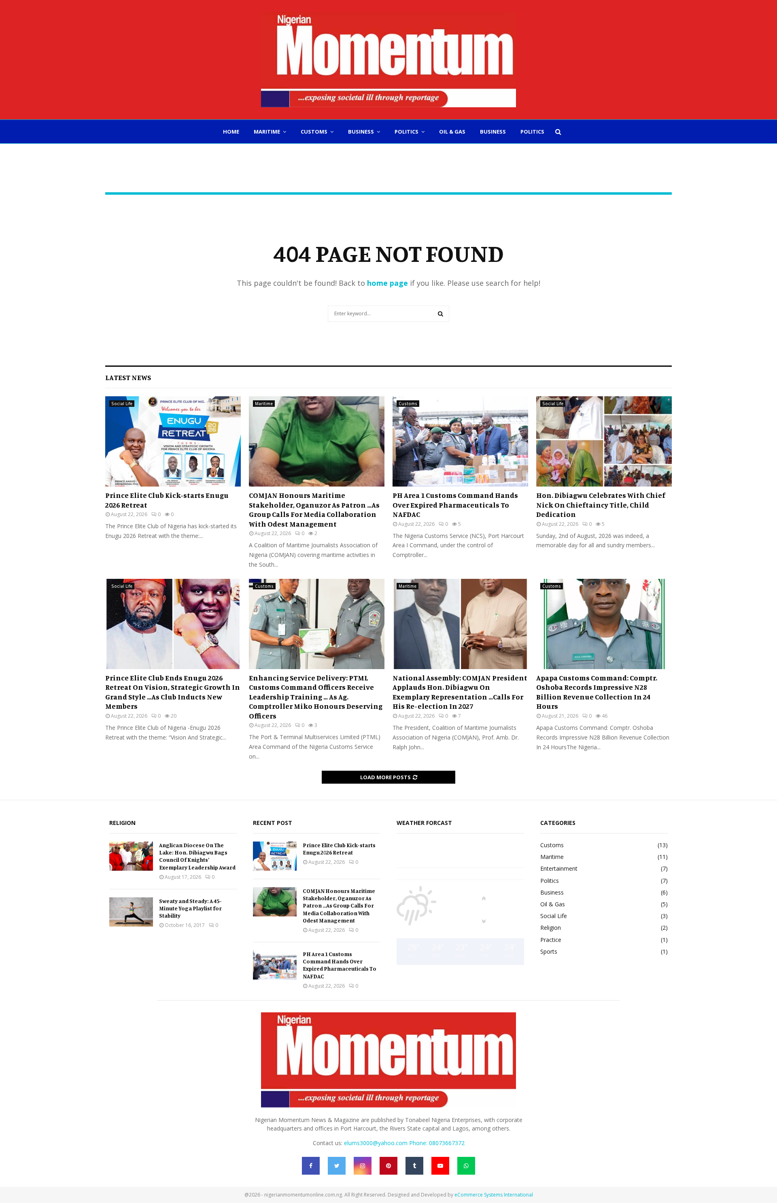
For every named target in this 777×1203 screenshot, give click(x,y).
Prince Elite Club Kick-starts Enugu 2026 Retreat (339, 849)
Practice (550, 940)
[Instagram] (363, 1166)
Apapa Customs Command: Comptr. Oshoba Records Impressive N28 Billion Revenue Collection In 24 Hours (596, 691)
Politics (406, 131)
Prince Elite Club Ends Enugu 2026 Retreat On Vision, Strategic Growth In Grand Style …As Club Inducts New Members (172, 691)
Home (231, 131)
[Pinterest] (388, 1166)
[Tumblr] (414, 1166)
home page (387, 283)
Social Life (121, 403)
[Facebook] (311, 1166)
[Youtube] (440, 1166)
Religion (550, 927)
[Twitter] (337, 1166)
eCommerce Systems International (493, 1194)
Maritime (267, 131)
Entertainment (558, 868)
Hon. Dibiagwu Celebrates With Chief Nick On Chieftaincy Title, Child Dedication (600, 505)
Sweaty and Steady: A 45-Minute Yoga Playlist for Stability (190, 908)
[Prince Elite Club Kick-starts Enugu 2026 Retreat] (173, 441)
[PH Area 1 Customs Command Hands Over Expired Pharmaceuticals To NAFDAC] (460, 441)
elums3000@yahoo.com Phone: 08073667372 (404, 1143)
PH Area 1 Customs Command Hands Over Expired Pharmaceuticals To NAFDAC (455, 505)
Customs (314, 131)
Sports (548, 951)
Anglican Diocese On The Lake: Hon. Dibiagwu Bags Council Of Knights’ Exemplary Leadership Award (197, 856)
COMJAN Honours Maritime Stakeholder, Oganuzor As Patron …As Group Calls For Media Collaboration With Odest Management (314, 509)
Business (361, 131)
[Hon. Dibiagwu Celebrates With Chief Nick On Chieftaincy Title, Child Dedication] (604, 441)
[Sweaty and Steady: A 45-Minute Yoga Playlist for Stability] (131, 912)
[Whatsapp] (466, 1166)
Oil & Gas (452, 131)
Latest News (128, 377)
